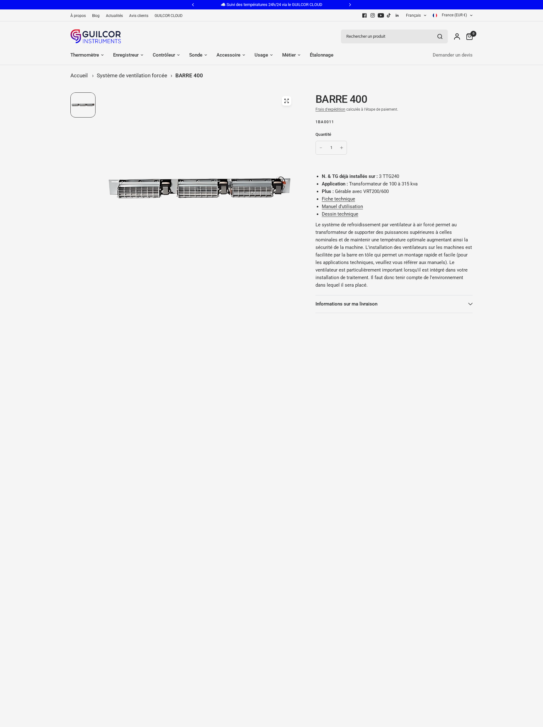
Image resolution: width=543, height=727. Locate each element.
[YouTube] (381, 15)
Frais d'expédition (330, 109)
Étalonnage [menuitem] (321, 55)
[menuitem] (79, 16)
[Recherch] (440, 36)
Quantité (323, 134)
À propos (78, 16)
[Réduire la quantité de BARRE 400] (321, 147)
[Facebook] (364, 15)
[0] (468, 36)
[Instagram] (373, 15)
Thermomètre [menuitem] (84, 55)
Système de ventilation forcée (132, 75)
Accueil (79, 75)
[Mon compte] (457, 36)
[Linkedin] (397, 15)
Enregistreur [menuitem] (126, 55)
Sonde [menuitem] (195, 55)
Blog (96, 16)
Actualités (114, 16)
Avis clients (138, 16)
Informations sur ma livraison (346, 304)
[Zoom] (286, 101)
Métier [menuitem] (289, 55)
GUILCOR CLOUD (169, 16)
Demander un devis (453, 55)
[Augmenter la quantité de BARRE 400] (342, 147)
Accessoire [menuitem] (228, 55)
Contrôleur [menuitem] (164, 55)
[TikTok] (389, 15)
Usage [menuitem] (261, 55)
